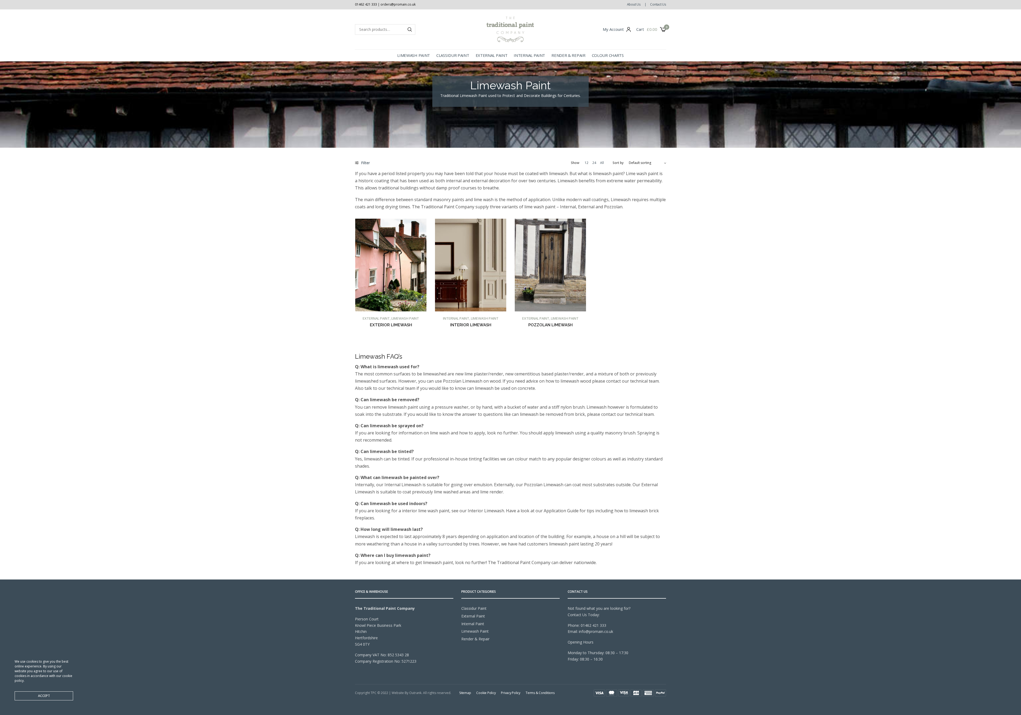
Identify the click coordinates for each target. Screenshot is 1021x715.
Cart (640, 29)
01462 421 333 (593, 625)
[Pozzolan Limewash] (550, 265)
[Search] (410, 29)
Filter (365, 162)
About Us (634, 4)
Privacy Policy (510, 693)
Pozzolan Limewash (550, 325)
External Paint (492, 55)
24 (594, 162)
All (602, 162)
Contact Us (658, 4)
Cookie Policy (486, 693)
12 (586, 162)
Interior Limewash (470, 325)
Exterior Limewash (391, 325)
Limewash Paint (413, 55)
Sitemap (465, 693)
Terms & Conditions (540, 693)
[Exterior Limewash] (390, 265)
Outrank (415, 693)
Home (359, 68)
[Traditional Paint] (511, 29)
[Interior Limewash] (470, 265)
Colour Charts (608, 55)
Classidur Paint (452, 55)
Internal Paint (529, 55)
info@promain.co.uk (596, 631)
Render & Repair (568, 55)
